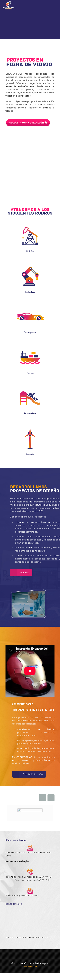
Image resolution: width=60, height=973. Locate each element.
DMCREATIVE (30, 966)
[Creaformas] (8, 5)
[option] (30, 813)
